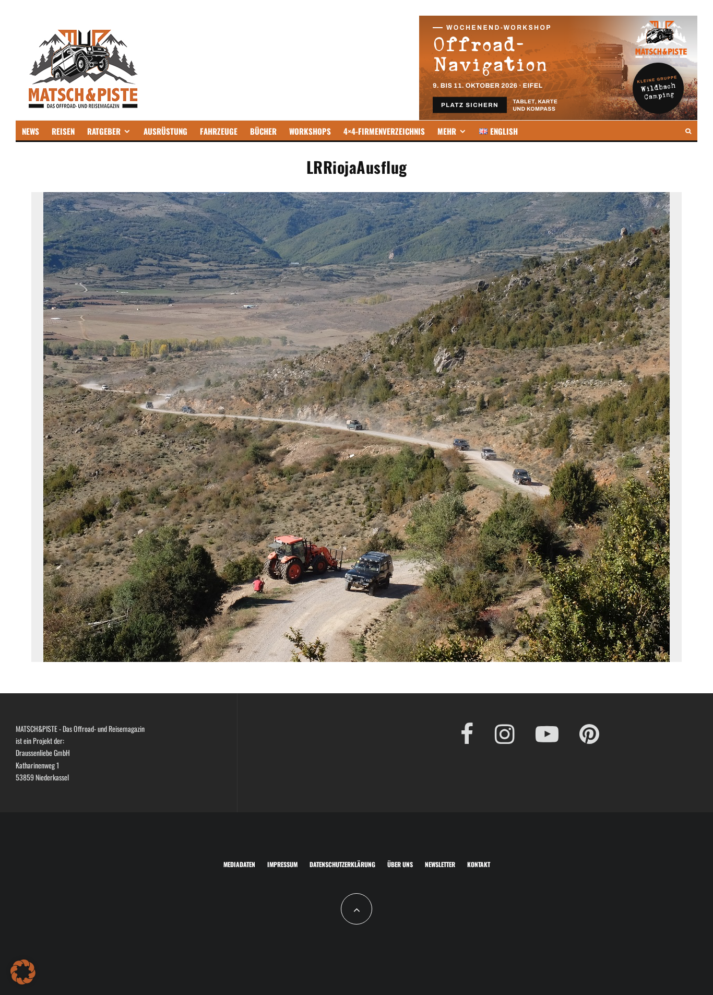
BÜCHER (263, 131)
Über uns (400, 864)
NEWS (30, 131)
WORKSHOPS (310, 131)
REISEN (63, 131)
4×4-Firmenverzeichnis (384, 131)
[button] (23, 972)
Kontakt (478, 864)
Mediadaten (239, 864)
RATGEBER (104, 131)
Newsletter (440, 864)
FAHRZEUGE (218, 131)
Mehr (446, 131)
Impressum (282, 864)
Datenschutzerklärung (342, 864)
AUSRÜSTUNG (165, 131)
